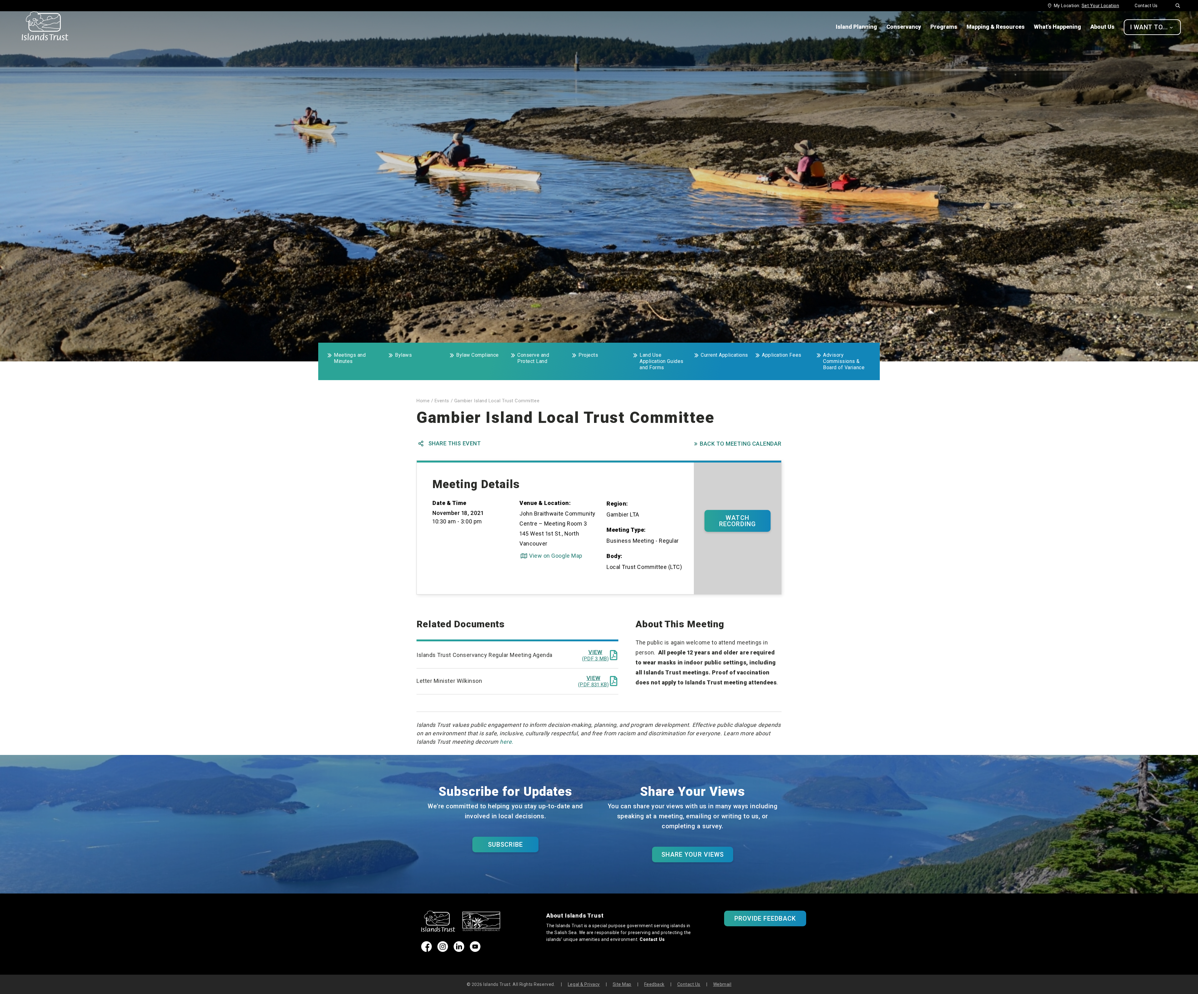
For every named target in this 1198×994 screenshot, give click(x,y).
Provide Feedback (765, 918)
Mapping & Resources (996, 26)
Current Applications (724, 355)
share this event (449, 443)
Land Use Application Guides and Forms (662, 361)
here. (507, 741)
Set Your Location (1100, 5)
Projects (588, 355)
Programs (943, 26)
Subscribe (505, 844)
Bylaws (403, 355)
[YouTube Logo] (475, 950)
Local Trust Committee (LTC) (644, 567)
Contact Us (1146, 5)
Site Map (622, 984)
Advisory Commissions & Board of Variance (843, 361)
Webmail (722, 984)
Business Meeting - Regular (642, 540)
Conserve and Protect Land (533, 358)
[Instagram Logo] (442, 950)
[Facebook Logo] (426, 950)
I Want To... (1151, 27)
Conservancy (903, 26)
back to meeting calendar (738, 443)
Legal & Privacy (584, 984)
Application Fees (781, 355)
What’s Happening (1057, 26)
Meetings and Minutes (350, 358)
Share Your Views (692, 854)
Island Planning (856, 26)
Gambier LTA (622, 514)
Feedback (654, 984)
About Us (1102, 26)
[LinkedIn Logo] (459, 950)
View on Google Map (551, 555)
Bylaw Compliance (477, 355)
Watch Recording (737, 521)
